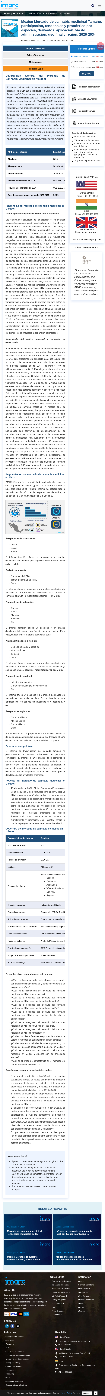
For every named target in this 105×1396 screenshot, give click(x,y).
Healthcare (10, 1370)
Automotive (10, 1344)
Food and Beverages (13, 1366)
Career (81, 1281)
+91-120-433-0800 (65, 1372)
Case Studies (57, 1315)
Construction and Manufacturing (18, 1355)
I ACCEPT (86, 1393)
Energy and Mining (13, 1363)
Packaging (10, 1374)
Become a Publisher (86, 1300)
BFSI (7, 1348)
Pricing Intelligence (59, 1300)
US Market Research (59, 1296)
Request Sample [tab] (35, 69)
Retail (8, 1378)
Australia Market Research (62, 1281)
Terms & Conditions (86, 1285)
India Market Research (60, 1285)
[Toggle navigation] (100, 6)
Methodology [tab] (35, 62)
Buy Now (86, 74)
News (81, 1307)
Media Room (84, 1292)
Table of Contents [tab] (35, 55)
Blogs (54, 1307)
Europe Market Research (61, 1292)
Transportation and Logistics (16, 1385)
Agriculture (10, 1340)
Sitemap (82, 1311)
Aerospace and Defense (15, 1337)
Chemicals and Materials (15, 1352)
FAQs (81, 1304)
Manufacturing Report (60, 1304)
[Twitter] (18, 1326)
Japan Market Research (61, 1289)
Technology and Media (14, 1381)
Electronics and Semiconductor (17, 1359)
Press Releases (58, 1311)
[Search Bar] (92, 5)
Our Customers (85, 1296)
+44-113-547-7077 (66, 1357)
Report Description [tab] (35, 48)
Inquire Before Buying (88, 123)
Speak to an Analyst (87, 99)
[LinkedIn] (7, 1326)
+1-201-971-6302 (64, 1345)
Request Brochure (86, 111)
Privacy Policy (66, 1393)
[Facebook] (12, 1326)
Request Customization (89, 87)
